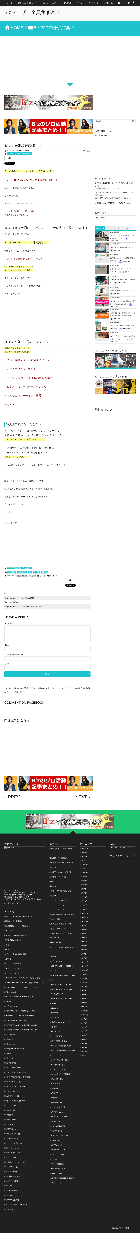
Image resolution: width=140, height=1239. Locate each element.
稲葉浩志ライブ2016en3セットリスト (18, 916)
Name (8, 645)
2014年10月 (84, 1019)
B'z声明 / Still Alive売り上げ (14, 1049)
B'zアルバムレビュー (12, 1105)
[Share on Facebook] (133, 3)
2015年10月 (84, 970)
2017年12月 (84, 865)
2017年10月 (84, 873)
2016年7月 (83, 934)
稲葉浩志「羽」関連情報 (13, 921)
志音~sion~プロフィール (27, 3)
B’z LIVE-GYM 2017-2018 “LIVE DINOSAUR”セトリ (23, 1025)
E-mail (9, 654)
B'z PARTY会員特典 (14, 153)
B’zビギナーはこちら (50, 3)
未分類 (6, 945)
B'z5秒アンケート (11, 1172)
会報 (29, 572)
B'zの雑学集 (8, 1115)
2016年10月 (84, 921)
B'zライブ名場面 (10, 1063)
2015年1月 (83, 1007)
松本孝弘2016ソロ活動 (12, 940)
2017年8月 (83, 881)
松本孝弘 (36, 572)
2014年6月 (83, 1035)
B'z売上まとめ (9, 1044)
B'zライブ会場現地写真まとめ (15, 1072)
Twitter (80, 3)
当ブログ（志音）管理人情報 (15, 954)
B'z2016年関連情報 (11, 1190)
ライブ (24, 572)
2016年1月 (83, 958)
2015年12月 (84, 962)
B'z (19, 572)
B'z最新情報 (27, 153)
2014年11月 (84, 1015)
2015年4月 (83, 995)
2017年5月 (83, 893)
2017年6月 (83, 889)
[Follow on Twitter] (128, 3)
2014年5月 (83, 1039)
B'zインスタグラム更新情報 (14, 1101)
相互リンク (8, 931)
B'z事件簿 (7, 1053)
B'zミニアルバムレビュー (13, 1082)
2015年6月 (83, 986)
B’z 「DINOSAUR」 (11, 1006)
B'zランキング (9, 1058)
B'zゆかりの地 (9, 1110)
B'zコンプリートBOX (12, 1096)
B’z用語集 (68, 3)
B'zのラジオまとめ (11, 1138)
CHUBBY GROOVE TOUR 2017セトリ (18, 997)
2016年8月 (83, 930)
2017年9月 (83, 877)
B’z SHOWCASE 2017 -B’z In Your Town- (19, 1016)
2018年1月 (83, 861)
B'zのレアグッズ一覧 (12, 1134)
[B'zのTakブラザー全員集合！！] (115, 386)
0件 (22, 151)
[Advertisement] (70, 64)
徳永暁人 (7, 950)
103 (9, 572)
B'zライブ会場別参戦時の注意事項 (17, 1077)
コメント (42, 576)
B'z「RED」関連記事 (12, 1153)
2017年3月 (83, 901)
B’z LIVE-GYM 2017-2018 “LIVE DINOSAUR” (20, 1030)
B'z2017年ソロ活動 (11, 1181)
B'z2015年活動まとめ (12, 1195)
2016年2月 (83, 954)
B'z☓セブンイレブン (11, 1157)
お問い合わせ (109, 3)
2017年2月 (83, 905)
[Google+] (124, 3)
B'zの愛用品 (8, 1124)
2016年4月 (83, 946)
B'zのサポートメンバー (13, 1148)
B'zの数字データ (10, 1120)
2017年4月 (83, 897)
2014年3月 (83, 1047)
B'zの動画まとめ (10, 1129)
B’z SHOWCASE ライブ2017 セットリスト (20, 1011)
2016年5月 (83, 942)
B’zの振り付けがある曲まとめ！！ (121, 247)
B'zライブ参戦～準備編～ (13, 1068)
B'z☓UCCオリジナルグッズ (14, 1162)
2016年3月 (83, 950)
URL (7, 664)
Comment (10, 623)
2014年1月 (83, 1056)
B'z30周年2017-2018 (12, 1176)
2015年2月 (83, 1003)
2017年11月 (84, 869)
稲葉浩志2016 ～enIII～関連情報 (16, 926)
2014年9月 (83, 1023)
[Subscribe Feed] (119, 3)
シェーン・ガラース (11, 973)
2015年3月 (83, 999)
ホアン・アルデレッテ (12, 964)
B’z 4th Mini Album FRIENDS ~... (121, 290)
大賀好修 (7, 959)
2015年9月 (83, 974)
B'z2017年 (8, 1186)
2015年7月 (83, 982)
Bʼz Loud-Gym (9, 1035)
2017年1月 (83, 909)
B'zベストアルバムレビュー (14, 1087)
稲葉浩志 (45, 572)
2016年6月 (83, 938)
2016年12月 (84, 913)
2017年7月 (83, 885)
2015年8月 (83, 978)
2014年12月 (84, 1011)
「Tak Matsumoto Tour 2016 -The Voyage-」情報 (22, 978)
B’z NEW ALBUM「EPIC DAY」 (16, 1020)
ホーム (9, 3)
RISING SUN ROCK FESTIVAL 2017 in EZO (20, 987)
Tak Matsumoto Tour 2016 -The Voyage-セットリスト (24, 983)
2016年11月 (84, 917)
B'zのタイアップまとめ (13, 1143)
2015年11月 (84, 966)
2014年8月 (83, 1027)
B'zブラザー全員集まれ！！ (35, 12)
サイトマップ (93, 3)
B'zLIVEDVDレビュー (12, 1167)
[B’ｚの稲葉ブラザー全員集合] (115, 361)
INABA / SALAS (10, 992)
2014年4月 (83, 1043)
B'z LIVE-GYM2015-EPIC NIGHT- (16, 1205)
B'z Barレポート (10, 1209)
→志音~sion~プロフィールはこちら (112, 203)
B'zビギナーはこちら (12, 1091)
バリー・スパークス (11, 968)
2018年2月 (83, 856)
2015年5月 (83, 991)
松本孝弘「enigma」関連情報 (15, 935)
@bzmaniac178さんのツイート (121, 847)
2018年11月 (84, 848)
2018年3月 (83, 852)
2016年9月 (83, 926)
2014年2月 (83, 1051)
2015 (14, 572)
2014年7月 (83, 1031)
